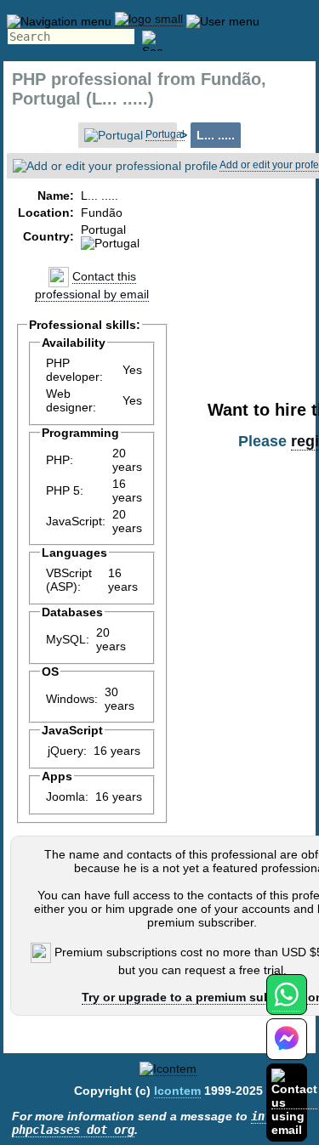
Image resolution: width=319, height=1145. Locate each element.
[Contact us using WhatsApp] (286, 1004)
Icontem (177, 1090)
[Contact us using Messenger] (286, 1049)
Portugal (165, 134)
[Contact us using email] (294, 1102)
